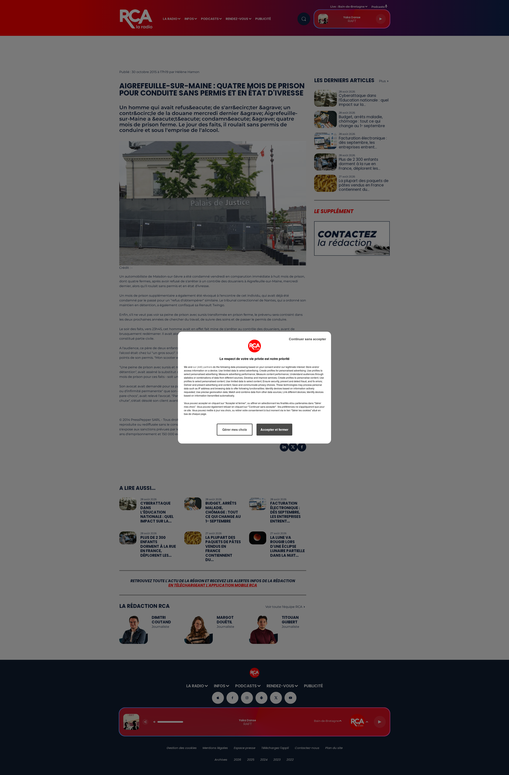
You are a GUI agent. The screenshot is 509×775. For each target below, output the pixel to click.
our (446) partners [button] (202, 366)
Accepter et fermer (274, 429)
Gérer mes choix (234, 429)
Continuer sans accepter (307, 339)
